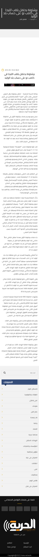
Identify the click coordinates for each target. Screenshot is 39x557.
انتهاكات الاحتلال (31, 440)
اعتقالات (34, 463)
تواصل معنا (11, 546)
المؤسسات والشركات (30, 446)
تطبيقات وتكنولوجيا (31, 394)
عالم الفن (34, 411)
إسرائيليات (34, 474)
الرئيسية (32, 19)
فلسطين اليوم (32, 388)
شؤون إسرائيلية (32, 451)
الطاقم (9, 542)
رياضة (35, 423)
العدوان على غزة (31, 457)
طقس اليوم (33, 480)
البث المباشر (28, 546)
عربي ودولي (33, 400)
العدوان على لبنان (31, 486)
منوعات (34, 406)
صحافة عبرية (33, 434)
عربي (35, 469)
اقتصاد (35, 428)
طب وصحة (33, 417)
